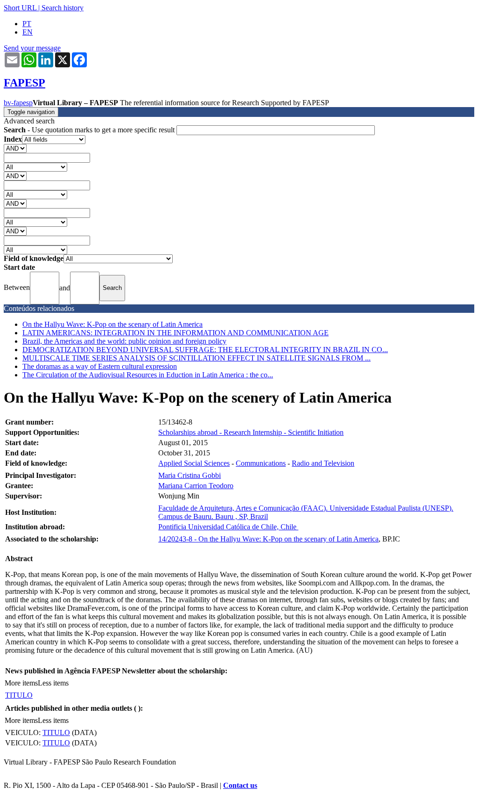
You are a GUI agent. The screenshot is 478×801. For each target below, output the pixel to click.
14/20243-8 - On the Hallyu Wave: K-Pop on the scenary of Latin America (268, 539)
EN (27, 32)
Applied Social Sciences (194, 463)
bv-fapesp (18, 103)
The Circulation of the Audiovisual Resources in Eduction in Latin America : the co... (147, 375)
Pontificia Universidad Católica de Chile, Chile (228, 527)
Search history (63, 8)
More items (21, 683)
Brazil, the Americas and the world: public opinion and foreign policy (124, 341)
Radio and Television (323, 463)
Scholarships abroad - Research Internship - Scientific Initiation (251, 432)
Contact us (240, 785)
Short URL (20, 8)
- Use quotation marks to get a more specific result (90, 130)
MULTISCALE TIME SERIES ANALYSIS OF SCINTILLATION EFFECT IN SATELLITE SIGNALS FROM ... (196, 358)
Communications (261, 463)
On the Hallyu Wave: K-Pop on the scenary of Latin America (112, 324)
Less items (53, 683)
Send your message (32, 48)
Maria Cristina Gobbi (189, 475)
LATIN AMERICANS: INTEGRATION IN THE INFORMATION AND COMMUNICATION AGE (175, 333)
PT (26, 24)
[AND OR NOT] (15, 148)
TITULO (19, 695)
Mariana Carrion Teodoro (195, 486)
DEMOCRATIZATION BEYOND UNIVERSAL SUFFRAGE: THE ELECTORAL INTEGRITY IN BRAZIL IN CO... (205, 350)
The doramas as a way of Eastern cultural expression (99, 366)
